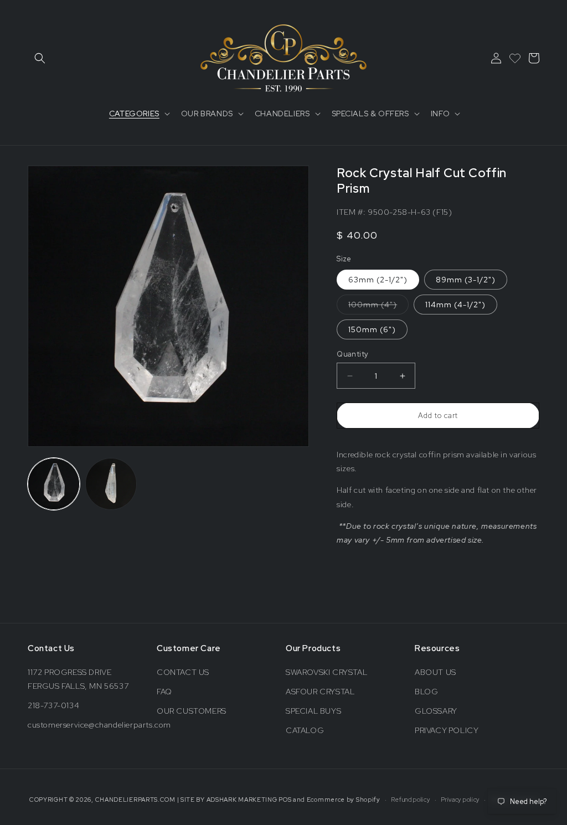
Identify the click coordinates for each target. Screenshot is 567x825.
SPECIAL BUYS (313, 711)
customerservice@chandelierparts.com (99, 725)
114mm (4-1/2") (455, 305)
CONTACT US (183, 672)
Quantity (352, 354)
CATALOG (305, 730)
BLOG (426, 692)
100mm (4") (378, 306)
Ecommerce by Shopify (343, 799)
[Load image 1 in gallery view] (54, 484)
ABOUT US (435, 672)
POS (285, 799)
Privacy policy (460, 799)
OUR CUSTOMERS (191, 711)
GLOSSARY (436, 711)
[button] (40, 58)
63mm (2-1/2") (378, 280)
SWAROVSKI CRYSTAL (326, 672)
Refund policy (410, 799)
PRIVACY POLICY (446, 730)
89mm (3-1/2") (466, 280)
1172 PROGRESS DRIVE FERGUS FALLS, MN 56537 (78, 679)
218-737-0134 (53, 705)
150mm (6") (372, 329)
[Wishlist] (515, 58)
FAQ (164, 692)
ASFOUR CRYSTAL (320, 692)
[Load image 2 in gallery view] (111, 484)
